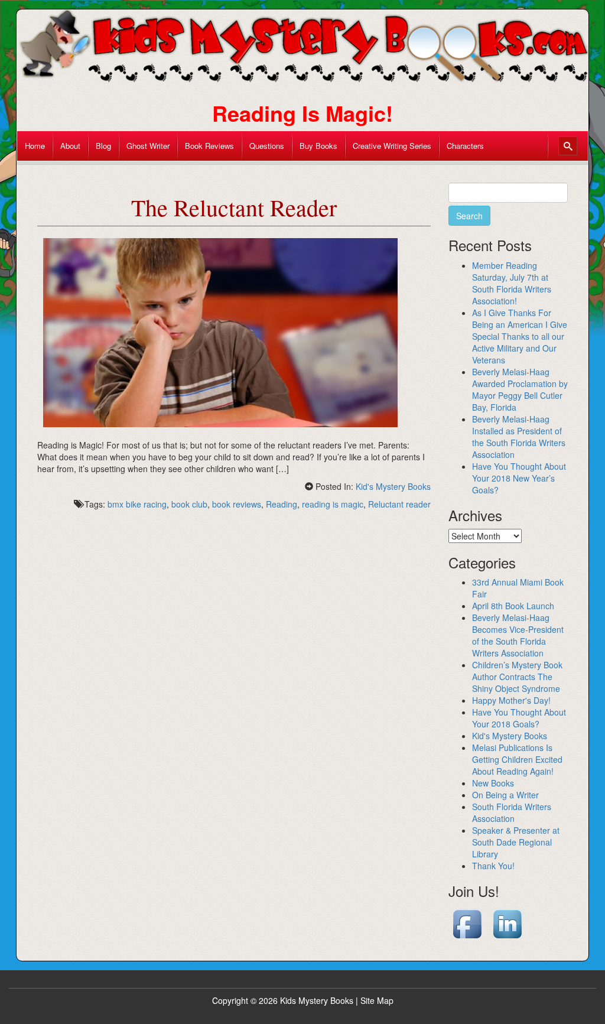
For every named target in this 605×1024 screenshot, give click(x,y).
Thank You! (493, 866)
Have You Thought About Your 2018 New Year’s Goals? (519, 478)
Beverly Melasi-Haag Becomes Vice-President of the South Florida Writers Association (518, 635)
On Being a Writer (505, 795)
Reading (281, 504)
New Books (493, 783)
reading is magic (332, 504)
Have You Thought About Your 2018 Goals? (519, 718)
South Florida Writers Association (511, 812)
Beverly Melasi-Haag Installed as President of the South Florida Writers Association (518, 436)
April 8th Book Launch (513, 606)
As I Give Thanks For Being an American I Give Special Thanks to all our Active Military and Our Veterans (519, 336)
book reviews (236, 504)
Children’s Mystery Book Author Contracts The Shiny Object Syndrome (517, 676)
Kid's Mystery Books (393, 486)
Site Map (376, 1000)
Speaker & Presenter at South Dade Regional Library (516, 842)
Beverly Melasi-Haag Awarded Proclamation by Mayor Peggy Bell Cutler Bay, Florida (520, 389)
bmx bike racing (137, 504)
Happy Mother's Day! (511, 700)
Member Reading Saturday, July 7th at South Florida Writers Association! (511, 283)
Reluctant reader (399, 504)
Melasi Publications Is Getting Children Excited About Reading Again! (517, 759)
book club (189, 504)
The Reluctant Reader (234, 207)
